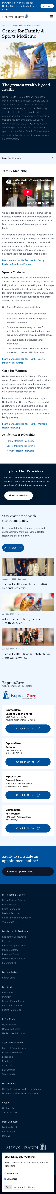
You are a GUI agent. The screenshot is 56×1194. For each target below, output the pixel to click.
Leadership (7, 1056)
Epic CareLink (9, 963)
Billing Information (11, 909)
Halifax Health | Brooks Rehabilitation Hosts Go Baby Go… (26, 656)
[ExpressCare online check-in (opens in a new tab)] (19, 695)
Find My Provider (19, 495)
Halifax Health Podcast (14, 1033)
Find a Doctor (9, 904)
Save (8, 1187)
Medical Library (10, 949)
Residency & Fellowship (14, 936)
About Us (7, 1065)
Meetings (7, 1061)
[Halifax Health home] (15, 16)
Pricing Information (11, 1009)
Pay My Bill (7, 992)
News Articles (9, 1024)
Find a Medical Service (13, 900)
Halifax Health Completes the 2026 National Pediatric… (24, 586)
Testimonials (8, 1074)
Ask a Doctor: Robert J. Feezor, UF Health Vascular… (23, 621)
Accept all (19, 1187)
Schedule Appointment (20, 871)
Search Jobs (8, 977)
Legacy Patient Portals (13, 1001)
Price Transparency (12, 1005)
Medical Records (10, 913)
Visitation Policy (10, 922)
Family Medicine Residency (20, 441)
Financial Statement (12, 1052)
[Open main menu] (51, 16)
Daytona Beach (10, 1127)
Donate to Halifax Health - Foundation (21, 1089)
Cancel (31, 1187)
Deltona (6, 1136)
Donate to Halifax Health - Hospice (20, 1093)
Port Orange (8, 1131)
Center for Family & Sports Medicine (27, 25)
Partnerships (8, 1070)
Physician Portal (10, 954)
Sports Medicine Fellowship (21, 445)
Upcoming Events (11, 1029)
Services (5, 25)
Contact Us (8, 1108)
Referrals (6, 941)
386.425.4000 (9, 1112)
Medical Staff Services (13, 958)
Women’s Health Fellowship (20, 450)
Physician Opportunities (14, 945)
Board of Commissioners (14, 1048)
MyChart (47, 6)
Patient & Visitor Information (16, 917)
